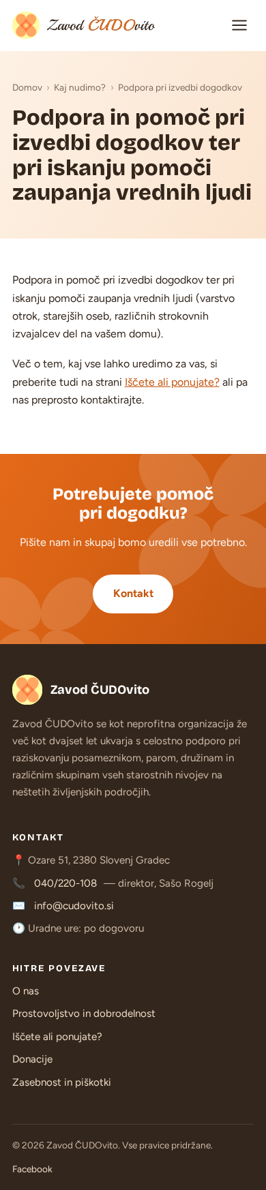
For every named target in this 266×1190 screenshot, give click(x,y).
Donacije (32, 1059)
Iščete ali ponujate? (172, 382)
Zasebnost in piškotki (61, 1082)
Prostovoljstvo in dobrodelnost (84, 1013)
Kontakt (133, 593)
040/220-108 (65, 883)
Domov (27, 87)
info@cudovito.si (74, 906)
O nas (25, 991)
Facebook (32, 1168)
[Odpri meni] (239, 25)
